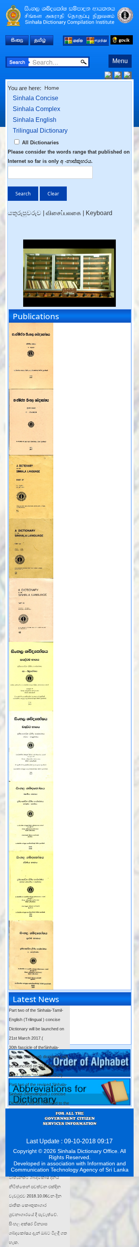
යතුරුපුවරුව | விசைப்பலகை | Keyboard (60, 213)
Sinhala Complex (36, 109)
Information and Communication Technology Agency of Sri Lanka (70, 1166)
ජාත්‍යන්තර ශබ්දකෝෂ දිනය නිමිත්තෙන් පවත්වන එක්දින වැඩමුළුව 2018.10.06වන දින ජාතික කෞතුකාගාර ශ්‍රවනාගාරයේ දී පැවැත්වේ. (35, 1196)
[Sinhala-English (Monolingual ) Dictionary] (31, 459)
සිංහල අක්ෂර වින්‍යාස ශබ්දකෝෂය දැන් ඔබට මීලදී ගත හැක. (38, 1233)
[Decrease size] (128, 75)
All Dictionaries (39, 142)
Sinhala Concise (35, 98)
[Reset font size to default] (118, 75)
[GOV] (121, 39)
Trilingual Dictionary (40, 130)
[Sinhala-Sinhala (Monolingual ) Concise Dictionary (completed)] (31, 327)
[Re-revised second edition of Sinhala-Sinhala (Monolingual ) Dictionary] (31, 646)
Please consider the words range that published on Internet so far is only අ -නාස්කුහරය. (69, 156)
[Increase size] (108, 75)
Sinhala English (34, 119)
